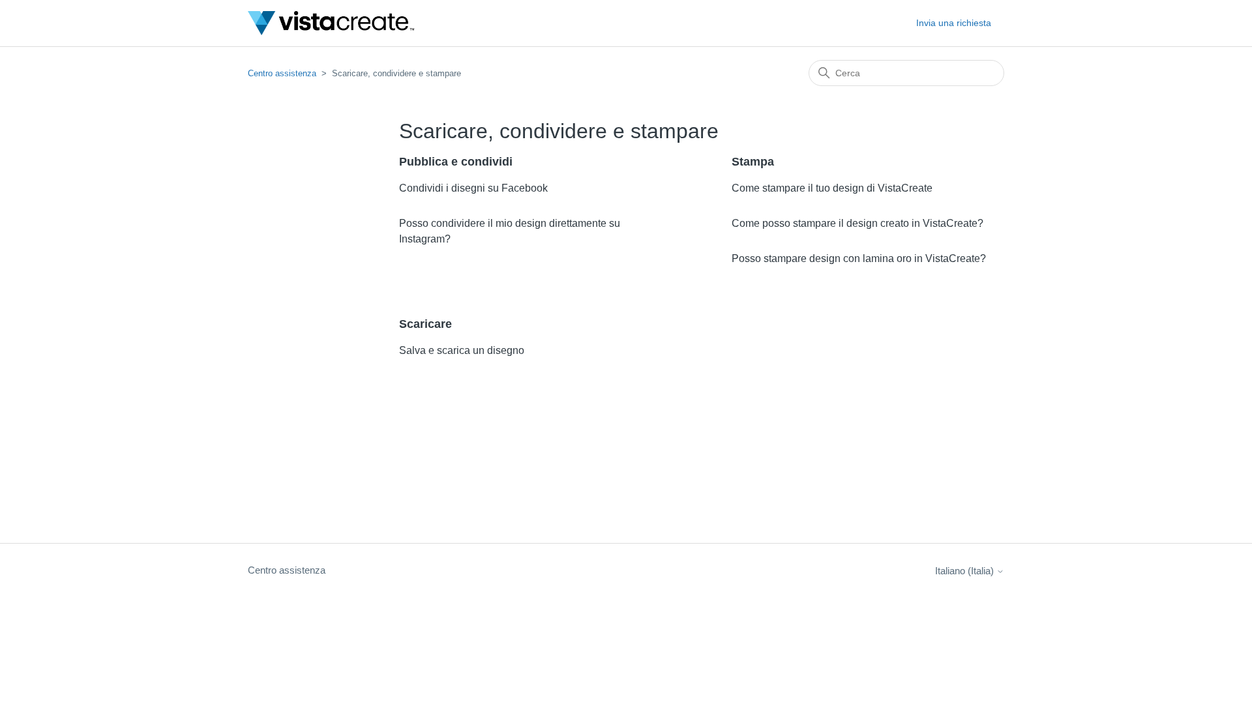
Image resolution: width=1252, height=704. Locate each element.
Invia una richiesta (953, 23)
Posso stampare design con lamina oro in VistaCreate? (859, 258)
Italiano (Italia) (965, 570)
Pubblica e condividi (456, 161)
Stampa (753, 161)
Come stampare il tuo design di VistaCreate (832, 188)
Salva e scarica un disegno (461, 350)
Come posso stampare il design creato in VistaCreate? (857, 223)
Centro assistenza (283, 73)
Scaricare (425, 323)
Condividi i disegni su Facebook (473, 188)
